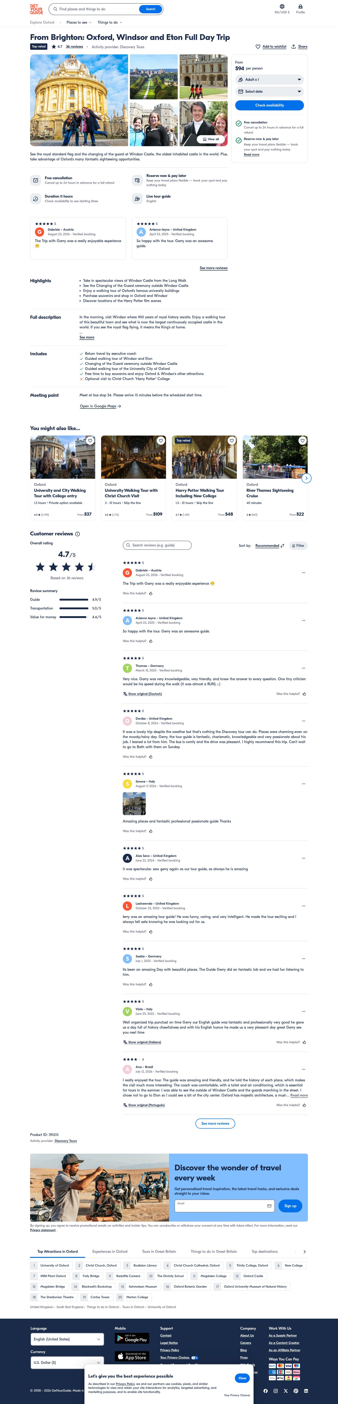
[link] (62, 478)
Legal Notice (169, 1343)
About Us (247, 1335)
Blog (243, 1350)
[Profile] (300, 6)
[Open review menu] (304, 573)
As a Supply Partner (283, 1335)
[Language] (282, 6)
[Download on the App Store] (132, 1357)
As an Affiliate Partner (284, 1350)
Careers (245, 1343)
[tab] (57, 1251)
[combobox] (94, 9)
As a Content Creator (284, 1343)
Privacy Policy (169, 1350)
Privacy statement (43, 1230)
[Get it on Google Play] (132, 1339)
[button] (67, 46)
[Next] (306, 478)
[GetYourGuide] (36, 9)
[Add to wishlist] (90, 440)
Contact (166, 1335)
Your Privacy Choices (175, 1357)
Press (244, 1357)
